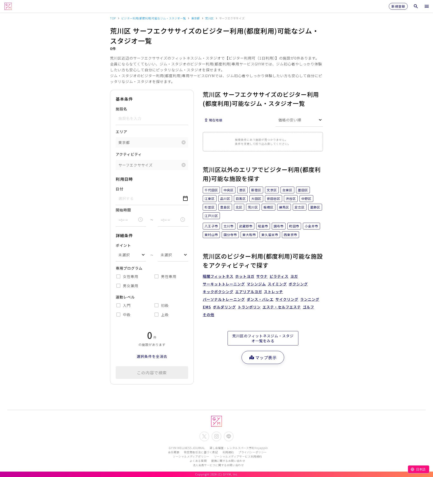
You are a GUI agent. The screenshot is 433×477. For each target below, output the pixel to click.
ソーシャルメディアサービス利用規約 (238, 456)
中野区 (306, 198)
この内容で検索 (152, 372)
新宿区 (256, 190)
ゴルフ (308, 307)
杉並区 (210, 207)
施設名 (121, 108)
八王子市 (211, 226)
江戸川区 (211, 215)
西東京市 (290, 234)
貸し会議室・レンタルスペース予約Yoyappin (239, 448)
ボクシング (298, 284)
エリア (121, 131)
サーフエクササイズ (135, 165)
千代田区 (211, 190)
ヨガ (294, 276)
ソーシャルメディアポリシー (191, 456)
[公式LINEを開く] (228, 436)
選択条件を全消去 (152, 356)
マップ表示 (266, 357)
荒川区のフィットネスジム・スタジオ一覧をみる (263, 338)
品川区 (225, 198)
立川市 (228, 226)
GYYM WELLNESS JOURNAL (187, 448)
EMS (207, 307)
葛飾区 (315, 207)
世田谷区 (273, 198)
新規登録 (398, 6)
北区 (239, 207)
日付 (119, 189)
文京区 (272, 190)
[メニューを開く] (426, 6)
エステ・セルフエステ (282, 307)
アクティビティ (129, 154)
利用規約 (228, 452)
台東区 (287, 190)
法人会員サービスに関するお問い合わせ (218, 465)
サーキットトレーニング (224, 284)
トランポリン (249, 307)
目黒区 (241, 198)
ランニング (309, 299)
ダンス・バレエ (260, 299)
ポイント (123, 245)
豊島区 (225, 207)
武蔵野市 (246, 226)
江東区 (210, 198)
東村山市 (211, 234)
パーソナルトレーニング (224, 299)
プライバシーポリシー (252, 452)
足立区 (300, 207)
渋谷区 (291, 198)
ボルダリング (224, 307)
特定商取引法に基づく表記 (201, 452)
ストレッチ (273, 291)
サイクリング (286, 299)
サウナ (262, 276)
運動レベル (125, 297)
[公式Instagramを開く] (216, 436)
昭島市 (263, 226)
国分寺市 (230, 234)
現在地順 (215, 120)
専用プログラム (129, 268)
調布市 (279, 226)
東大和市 (249, 234)
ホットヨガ (244, 276)
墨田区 (303, 190)
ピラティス (278, 276)
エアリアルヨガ (248, 291)
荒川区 (253, 207)
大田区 (256, 198)
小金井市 (311, 226)
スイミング (277, 284)
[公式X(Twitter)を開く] (204, 436)
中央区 (228, 190)
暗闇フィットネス (218, 276)
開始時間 (123, 210)
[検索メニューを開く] (416, 6)
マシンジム (256, 284)
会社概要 (173, 452)
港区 (242, 190)
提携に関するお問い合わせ (228, 461)
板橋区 (268, 207)
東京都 (124, 142)
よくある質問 (198, 461)
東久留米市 (269, 234)
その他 (208, 314)
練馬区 (284, 207)
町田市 (294, 226)
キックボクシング (218, 291)
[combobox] (131, 255)
